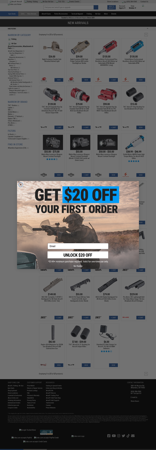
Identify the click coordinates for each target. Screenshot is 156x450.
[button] (78, 257)
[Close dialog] (21, 184)
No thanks (78, 266)
